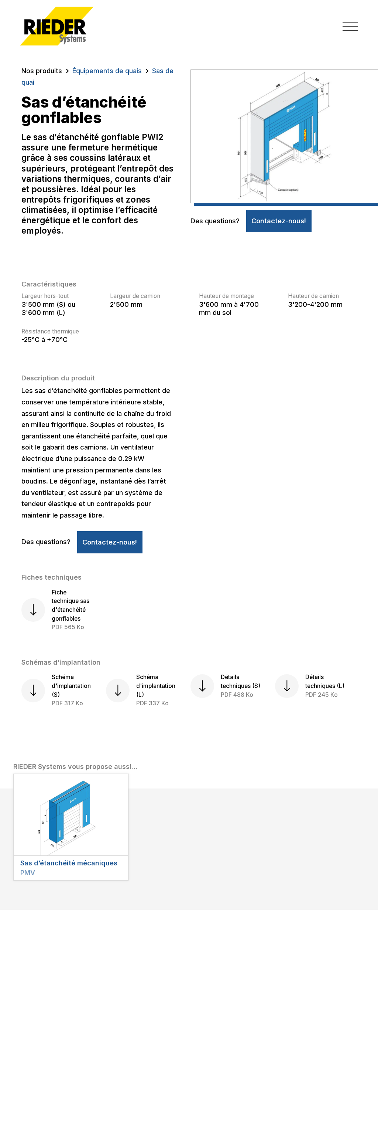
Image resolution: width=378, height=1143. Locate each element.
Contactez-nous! (278, 221)
